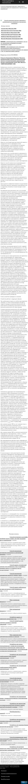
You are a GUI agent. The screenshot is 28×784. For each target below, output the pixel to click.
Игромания (3, 770)
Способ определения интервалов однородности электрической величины (11, 552)
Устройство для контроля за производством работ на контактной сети (12, 721)
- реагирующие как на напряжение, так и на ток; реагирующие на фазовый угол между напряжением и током (14, 43)
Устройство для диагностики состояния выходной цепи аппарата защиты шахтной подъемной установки (12, 705)
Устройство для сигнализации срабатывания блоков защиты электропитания (13, 667)
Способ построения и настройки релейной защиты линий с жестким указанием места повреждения (14, 538)
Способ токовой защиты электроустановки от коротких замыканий (11, 622)
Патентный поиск (6, 2)
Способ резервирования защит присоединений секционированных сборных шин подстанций (13, 739)
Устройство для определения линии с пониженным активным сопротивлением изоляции (13, 698)
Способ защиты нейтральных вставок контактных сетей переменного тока (13, 589)
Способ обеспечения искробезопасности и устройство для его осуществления (11, 680)
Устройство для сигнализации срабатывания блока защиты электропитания (13, 656)
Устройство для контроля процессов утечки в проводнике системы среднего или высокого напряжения (14, 748)
